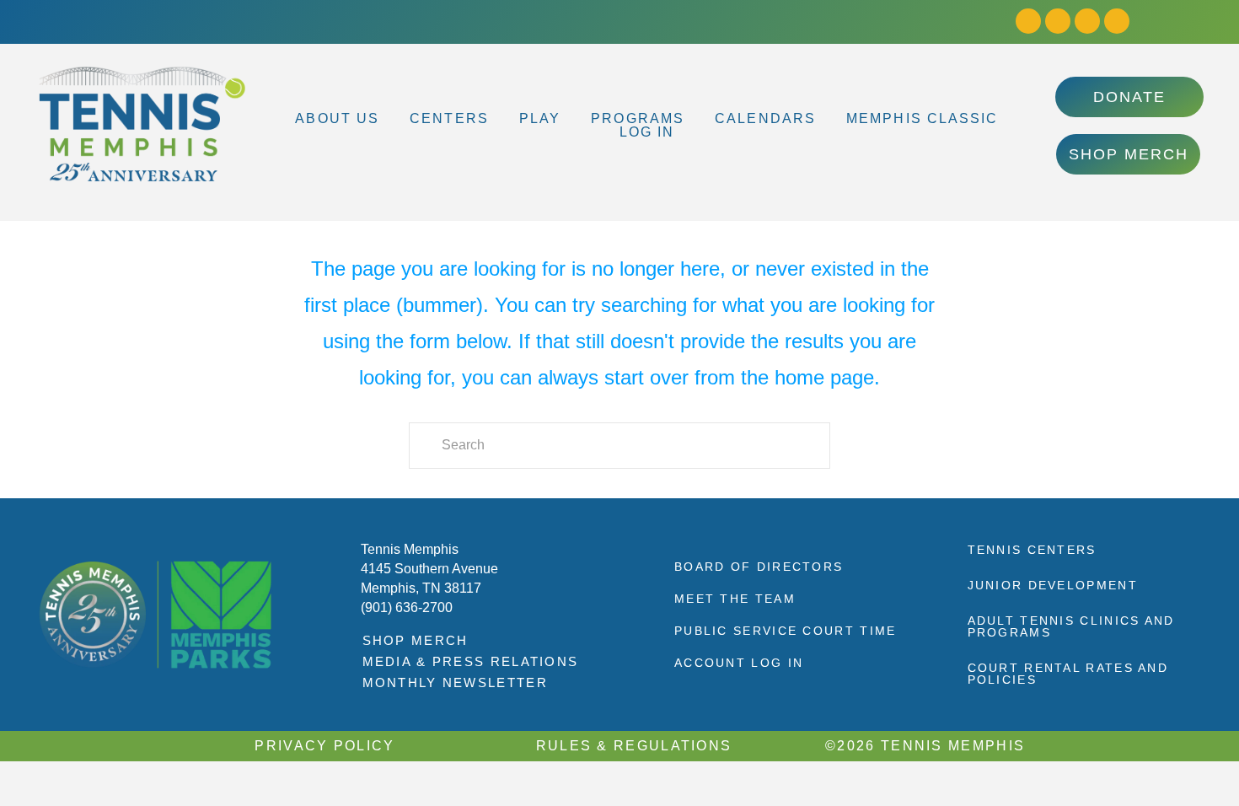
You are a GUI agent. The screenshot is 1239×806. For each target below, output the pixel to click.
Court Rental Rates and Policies (1068, 673)
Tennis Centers (1032, 549)
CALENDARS (765, 119)
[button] (341, 119)
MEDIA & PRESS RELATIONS (470, 661)
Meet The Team (735, 598)
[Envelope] (1116, 21)
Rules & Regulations (634, 746)
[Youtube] (1087, 21)
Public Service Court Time (785, 630)
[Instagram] (1057, 21)
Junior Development (1053, 585)
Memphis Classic (922, 119)
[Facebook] (1028, 21)
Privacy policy (324, 746)
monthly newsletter (455, 682)
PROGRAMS (637, 119)
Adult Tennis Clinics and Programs (1071, 626)
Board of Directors (758, 566)
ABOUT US (337, 119)
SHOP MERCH (415, 640)
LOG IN (647, 132)
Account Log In (738, 662)
